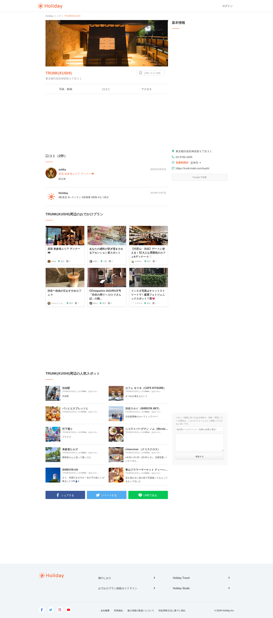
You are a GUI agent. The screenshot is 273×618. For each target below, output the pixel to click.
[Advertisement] (107, 124)
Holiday (50, 6)
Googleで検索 (200, 177)
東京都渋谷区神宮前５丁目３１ (194, 151)
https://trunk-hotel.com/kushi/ (192, 168)
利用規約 (118, 610)
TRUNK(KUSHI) (59, 73)
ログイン (227, 5)
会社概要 (105, 610)
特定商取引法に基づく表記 (172, 610)
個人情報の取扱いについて (140, 610)
